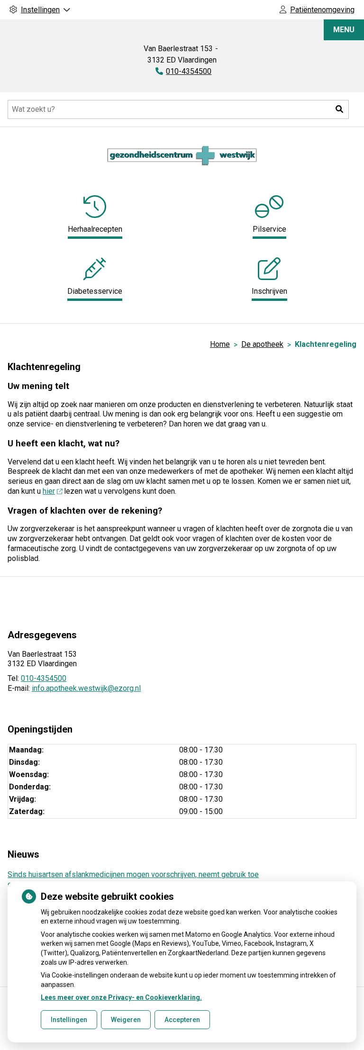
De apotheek (262, 344)
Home (220, 344)
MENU (344, 29)
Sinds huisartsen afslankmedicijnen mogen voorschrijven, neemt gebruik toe (133, 874)
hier (49, 491)
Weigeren (126, 1019)
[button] (339, 109)
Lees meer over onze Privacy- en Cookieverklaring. (121, 997)
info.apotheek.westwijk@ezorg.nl (86, 688)
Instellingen (69, 1019)
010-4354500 (43, 678)
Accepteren (182, 1019)
